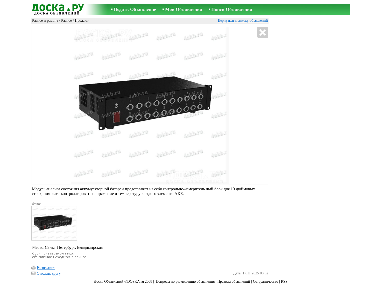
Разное (66, 20)
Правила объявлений (233, 281)
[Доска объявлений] (57, 7)
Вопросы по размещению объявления (185, 281)
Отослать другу (49, 273)
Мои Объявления (183, 9)
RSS (284, 281)
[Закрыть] (262, 32)
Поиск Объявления (231, 9)
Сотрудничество (265, 281)
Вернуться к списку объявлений (243, 20)
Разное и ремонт (45, 20)
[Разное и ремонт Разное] (53, 223)
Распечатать (46, 268)
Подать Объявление (135, 9)
